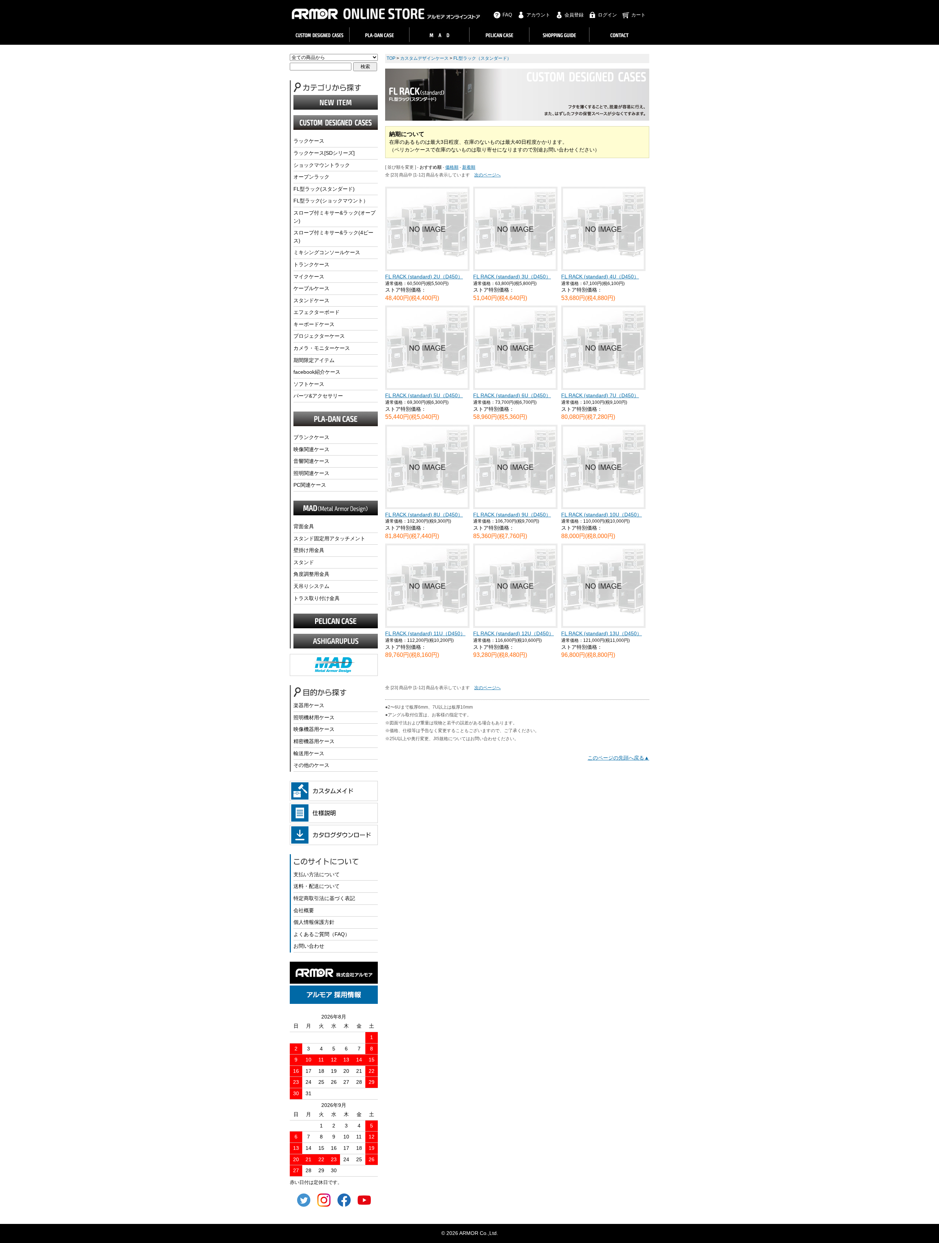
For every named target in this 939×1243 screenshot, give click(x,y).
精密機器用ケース (314, 741)
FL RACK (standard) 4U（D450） (600, 276)
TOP (391, 58)
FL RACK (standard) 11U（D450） (425, 633)
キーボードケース (314, 324)
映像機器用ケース (314, 729)
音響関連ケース (311, 461)
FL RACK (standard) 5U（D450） (424, 395)
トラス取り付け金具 (316, 598)
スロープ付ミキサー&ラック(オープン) (334, 217)
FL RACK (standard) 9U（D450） (512, 515)
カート (638, 15)
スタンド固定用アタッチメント (329, 538)
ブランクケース (311, 437)
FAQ (507, 15)
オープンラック (311, 177)
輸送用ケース (308, 753)
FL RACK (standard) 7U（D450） (600, 395)
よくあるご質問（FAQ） (321, 934)
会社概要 (303, 910)
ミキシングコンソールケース (326, 252)
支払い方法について (316, 874)
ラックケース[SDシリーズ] (324, 153)
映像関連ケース (311, 449)
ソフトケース (308, 384)
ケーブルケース (311, 288)
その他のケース (311, 765)
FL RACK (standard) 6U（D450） (512, 395)
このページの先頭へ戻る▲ (618, 758)
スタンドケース (311, 300)
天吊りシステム (311, 586)
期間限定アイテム (314, 360)
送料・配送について (316, 886)
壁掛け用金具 (308, 550)
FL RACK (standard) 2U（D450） (424, 276)
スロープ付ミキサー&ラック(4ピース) (333, 237)
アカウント (538, 15)
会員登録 (574, 15)
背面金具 (303, 526)
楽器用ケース (308, 705)
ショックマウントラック (321, 165)
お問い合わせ (308, 946)
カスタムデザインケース (424, 58)
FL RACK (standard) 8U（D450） (424, 515)
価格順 (451, 167)
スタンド (303, 562)
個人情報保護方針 (314, 922)
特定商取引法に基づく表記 (324, 898)
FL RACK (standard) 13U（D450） (601, 633)
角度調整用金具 (311, 574)
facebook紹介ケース (316, 372)
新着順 (468, 167)
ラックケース (308, 141)
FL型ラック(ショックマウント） (330, 201)
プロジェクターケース (319, 336)
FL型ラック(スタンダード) (324, 189)
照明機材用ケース (314, 717)
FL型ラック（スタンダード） (482, 58)
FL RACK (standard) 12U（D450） (513, 633)
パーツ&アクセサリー (318, 396)
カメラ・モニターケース (321, 348)
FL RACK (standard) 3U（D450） (512, 276)
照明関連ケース (311, 473)
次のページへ (487, 175)
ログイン (607, 15)
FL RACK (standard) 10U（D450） (601, 515)
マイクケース (308, 276)
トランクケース (311, 264)
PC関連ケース (309, 485)
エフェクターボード (316, 312)
